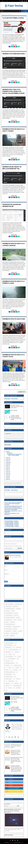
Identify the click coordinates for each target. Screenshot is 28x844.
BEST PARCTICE (18, 604)
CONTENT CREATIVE (10, 608)
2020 (7, 462)
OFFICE (19, 619)
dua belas (18, 608)
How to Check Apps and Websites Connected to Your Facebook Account (13, 503)
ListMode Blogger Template (12, 522)
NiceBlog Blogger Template (12, 523)
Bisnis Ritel (15, 606)
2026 (7, 451)
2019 (7, 463)
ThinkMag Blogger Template (12, 526)
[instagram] (26, 1)
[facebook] (22, 1)
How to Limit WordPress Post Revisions (12, 514)
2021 (7, 460)
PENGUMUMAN (16, 626)
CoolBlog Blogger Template (12, 524)
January (9, 452)
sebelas (14, 631)
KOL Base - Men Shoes (11, 398)
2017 (7, 467)
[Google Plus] (12, 737)
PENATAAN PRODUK (10, 624)
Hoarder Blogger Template (11, 521)
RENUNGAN (8, 631)
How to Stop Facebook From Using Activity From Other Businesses (13, 507)
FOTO (13, 610)
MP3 (15, 619)
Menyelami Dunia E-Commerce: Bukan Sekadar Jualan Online (17, 406)
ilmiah (16, 613)
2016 (7, 468)
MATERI (18, 617)
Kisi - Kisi (16, 615)
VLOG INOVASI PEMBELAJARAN (13, 18)
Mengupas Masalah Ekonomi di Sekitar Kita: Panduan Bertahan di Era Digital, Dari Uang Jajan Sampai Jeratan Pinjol (16, 768)
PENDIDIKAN (8, 626)
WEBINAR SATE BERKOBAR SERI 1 (13, 54)
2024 (7, 459)
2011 (7, 476)
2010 (7, 477)
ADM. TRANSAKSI (9, 604)
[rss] (20, 1)
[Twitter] (9, 737)
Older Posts (21, 391)
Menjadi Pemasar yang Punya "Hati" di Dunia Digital (14, 455)
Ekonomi (8, 610)
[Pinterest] (18, 737)
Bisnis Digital (8, 606)
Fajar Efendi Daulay (15, 555)
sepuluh (20, 631)
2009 (7, 479)
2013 (7, 473)
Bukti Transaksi (14, 410)
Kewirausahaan (9, 615)
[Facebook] (6, 737)
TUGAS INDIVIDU (14, 633)
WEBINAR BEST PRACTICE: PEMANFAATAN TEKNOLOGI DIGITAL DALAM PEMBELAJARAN (13, 91)
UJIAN (7, 635)
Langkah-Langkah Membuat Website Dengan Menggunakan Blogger (16, 417)
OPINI (7, 622)
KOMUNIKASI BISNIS (10, 617)
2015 (7, 470)
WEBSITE (12, 635)
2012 (7, 474)
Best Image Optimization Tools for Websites (13, 511)
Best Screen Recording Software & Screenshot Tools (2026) (13, 509)
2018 (7, 465)
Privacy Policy (9, 628)
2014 (7, 471)
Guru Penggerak (9, 613)
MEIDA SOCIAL (9, 619)
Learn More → (8, 731)
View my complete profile (15, 557)
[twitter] (24, 1)
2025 (7, 457)
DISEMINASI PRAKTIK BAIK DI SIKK (13, 319)
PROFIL (15, 628)
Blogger (22, 842)
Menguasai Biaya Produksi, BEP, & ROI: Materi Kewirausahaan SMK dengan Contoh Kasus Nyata (17, 760)
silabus (7, 633)
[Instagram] (15, 737)
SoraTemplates (11, 842)
